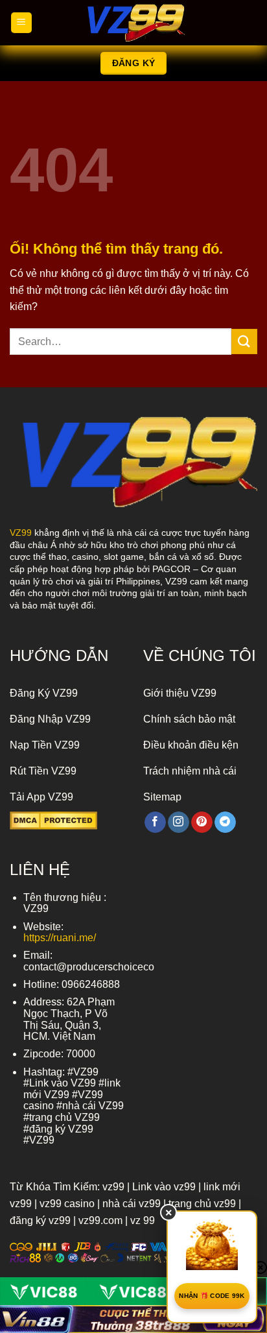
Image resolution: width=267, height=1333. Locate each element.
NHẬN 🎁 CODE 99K (212, 1295)
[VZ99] (133, 22)
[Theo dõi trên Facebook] (155, 822)
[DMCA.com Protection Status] (53, 819)
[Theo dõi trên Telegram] (225, 822)
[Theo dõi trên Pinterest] (202, 822)
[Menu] (21, 23)
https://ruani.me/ (59, 937)
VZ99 (21, 532)
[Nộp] (244, 341)
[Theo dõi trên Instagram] (178, 822)
